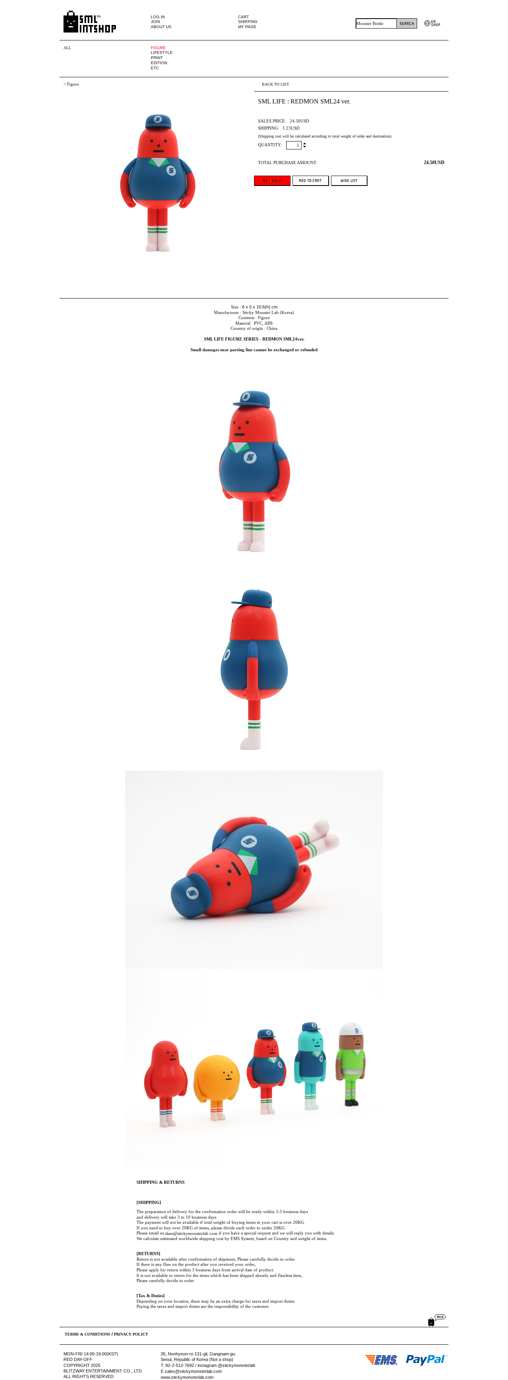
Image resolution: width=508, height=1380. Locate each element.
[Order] (272, 181)
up (304, 144)
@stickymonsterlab (236, 1365)
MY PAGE (247, 27)
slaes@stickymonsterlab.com (191, 1233)
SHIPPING (248, 21)
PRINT (157, 58)
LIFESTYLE (162, 52)
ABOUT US (161, 27)
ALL (67, 48)
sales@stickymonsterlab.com (193, 1371)
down (304, 146)
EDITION (159, 63)
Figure (73, 84)
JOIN (155, 21)
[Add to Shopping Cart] (310, 181)
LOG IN (158, 17)
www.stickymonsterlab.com (187, 1377)
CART (243, 17)
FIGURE (158, 48)
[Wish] (349, 181)
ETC (155, 68)
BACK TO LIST (275, 84)
